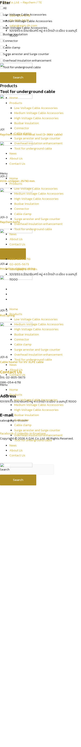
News (13, 445)
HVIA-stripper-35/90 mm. (17, 181)
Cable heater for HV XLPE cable (22, 362)
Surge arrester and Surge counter (37, 430)
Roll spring (7, 315)
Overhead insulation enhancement (38, 435)
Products (16, 394)
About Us (16, 369)
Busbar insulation (26, 415)
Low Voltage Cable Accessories (36, 399)
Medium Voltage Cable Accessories (39, 404)
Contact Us (17, 374)
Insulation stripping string (17, 268)
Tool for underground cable (33, 440)
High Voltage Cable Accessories (36, 409)
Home (14, 389)
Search (18, 77)
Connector (21, 420)
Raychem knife (10, 222)
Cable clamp (23, 425)
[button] (40, 384)
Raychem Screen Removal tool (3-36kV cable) (31, 134)
